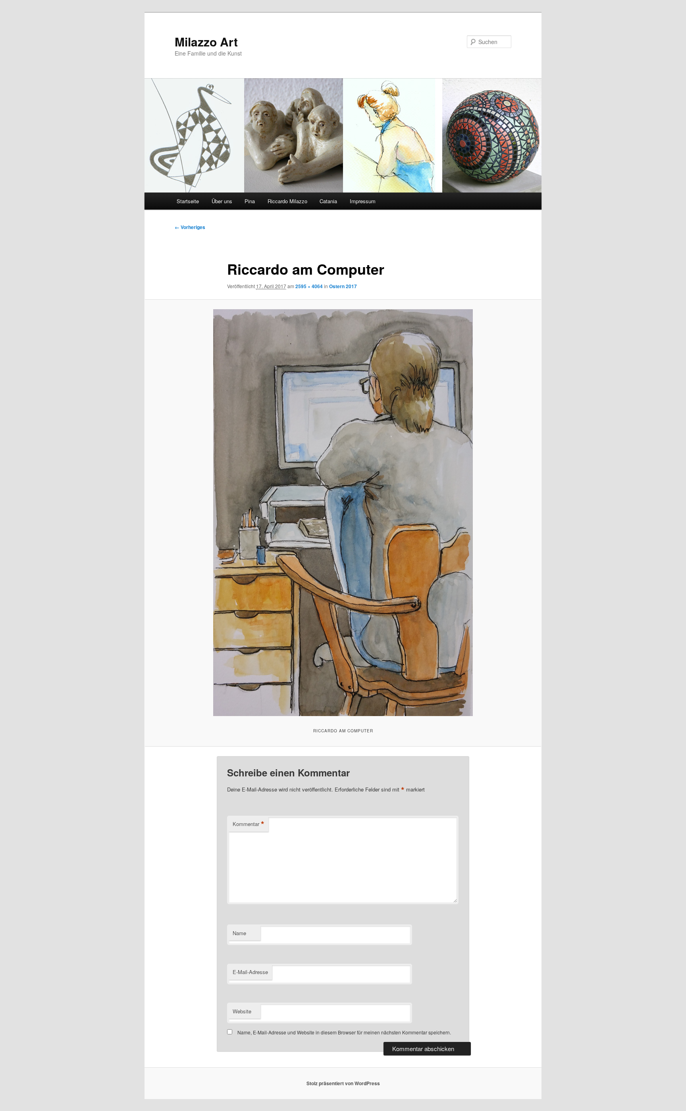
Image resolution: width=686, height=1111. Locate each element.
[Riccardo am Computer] (343, 512)
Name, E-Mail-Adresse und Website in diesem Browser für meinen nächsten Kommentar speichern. (344, 1032)
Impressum (363, 201)
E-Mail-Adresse (250, 972)
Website (242, 1011)
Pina (250, 201)
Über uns (222, 201)
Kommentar (248, 824)
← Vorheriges (190, 227)
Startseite (188, 201)
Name (239, 933)
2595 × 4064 (309, 286)
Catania (328, 201)
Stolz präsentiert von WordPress (343, 1083)
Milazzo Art (206, 41)
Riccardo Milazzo (287, 201)
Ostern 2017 (343, 286)
